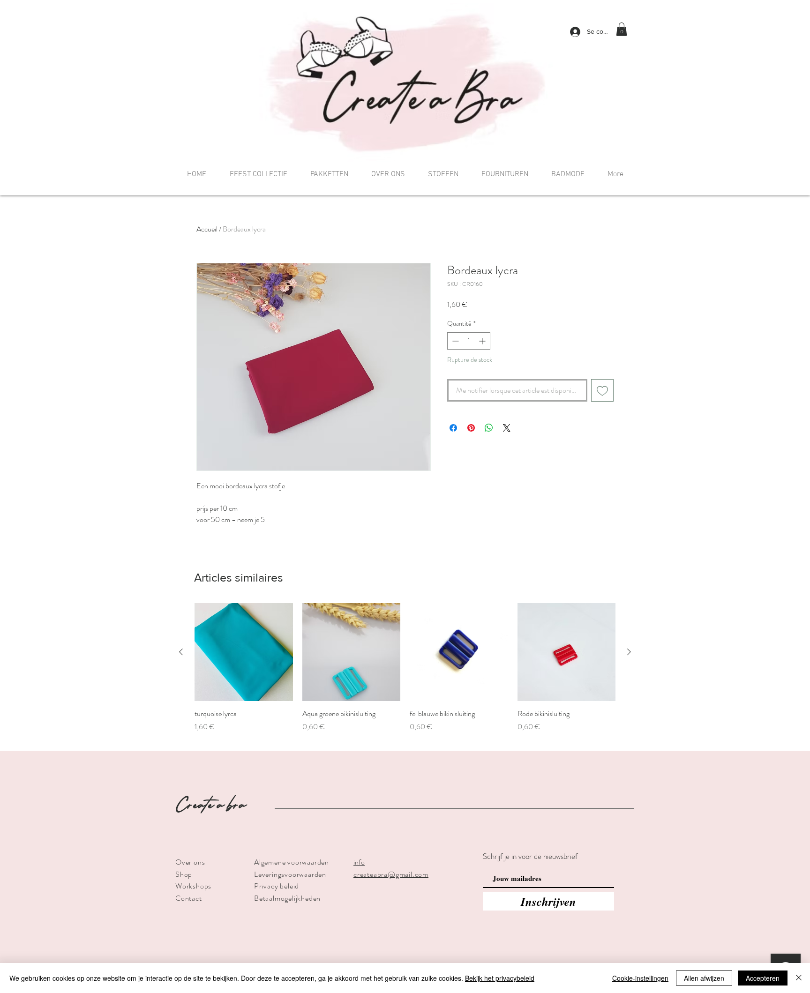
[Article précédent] (181, 651)
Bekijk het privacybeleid (499, 978)
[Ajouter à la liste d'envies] (602, 390)
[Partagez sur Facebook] (453, 427)
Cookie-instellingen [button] (640, 978)
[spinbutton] (468, 341)
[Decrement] (454, 341)
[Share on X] (506, 427)
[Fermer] (798, 978)
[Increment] (483, 341)
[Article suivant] (629, 651)
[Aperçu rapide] (244, 652)
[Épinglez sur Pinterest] (471, 427)
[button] (621, 29)
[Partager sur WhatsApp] (489, 427)
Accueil (207, 229)
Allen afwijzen (704, 978)
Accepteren (763, 978)
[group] (405, 673)
